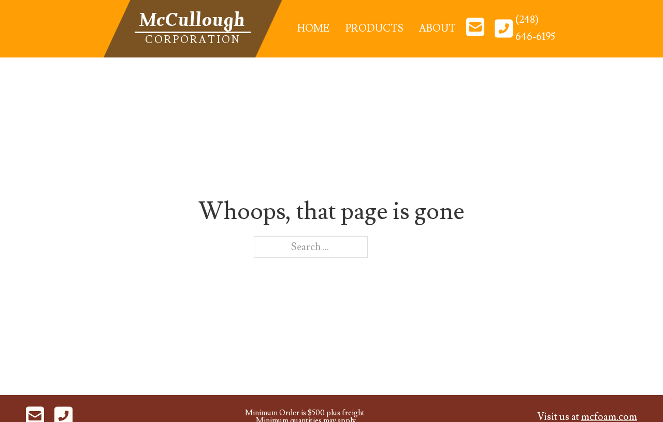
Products (374, 28)
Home (313, 28)
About (437, 28)
